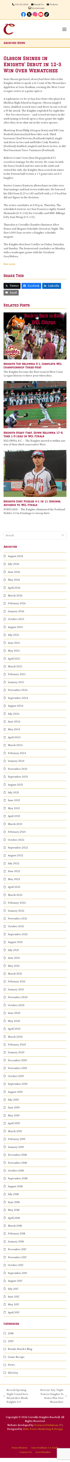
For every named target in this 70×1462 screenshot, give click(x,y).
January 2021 (16, 989)
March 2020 (15, 1036)
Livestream (38, 8)
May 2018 (13, 1210)
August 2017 (15, 1280)
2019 (10, 1341)
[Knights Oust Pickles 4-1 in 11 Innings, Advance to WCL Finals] (35, 473)
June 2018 (14, 1202)
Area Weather (43, 1452)
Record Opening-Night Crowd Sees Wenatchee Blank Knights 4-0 (16, 1396)
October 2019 (16, 1076)
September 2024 (18, 698)
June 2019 (14, 1107)
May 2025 (14, 650)
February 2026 (17, 603)
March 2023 (15, 824)
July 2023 (13, 792)
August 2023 (15, 784)
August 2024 (15, 705)
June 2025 (14, 642)
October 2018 (16, 1170)
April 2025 (14, 658)
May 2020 (14, 1021)
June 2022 (14, 871)
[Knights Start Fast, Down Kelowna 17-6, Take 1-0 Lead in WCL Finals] (35, 404)
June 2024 (14, 721)
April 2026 (14, 587)
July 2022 (13, 863)
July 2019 (13, 1099)
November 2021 (17, 918)
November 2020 (18, 997)
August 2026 (15, 556)
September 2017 (17, 1273)
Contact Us (26, 1452)
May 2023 (14, 808)
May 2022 (14, 879)
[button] (64, 29)
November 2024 (17, 690)
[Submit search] (63, 535)
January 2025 (16, 682)
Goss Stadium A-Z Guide (45, 1447)
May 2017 (13, 1304)
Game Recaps (16, 1357)
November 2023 (17, 769)
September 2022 (18, 847)
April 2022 (14, 887)
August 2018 (15, 1186)
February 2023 (17, 831)
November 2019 (17, 1068)
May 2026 (14, 579)
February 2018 (16, 1233)
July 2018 (13, 1194)
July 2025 (13, 635)
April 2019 (14, 1123)
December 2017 (17, 1249)
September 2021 (17, 934)
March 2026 (15, 595)
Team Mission (19, 1447)
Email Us (39, 4)
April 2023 (14, 816)
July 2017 (13, 1288)
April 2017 (13, 1312)
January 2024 (16, 761)
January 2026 (16, 611)
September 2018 (17, 1178)
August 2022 (15, 855)
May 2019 (13, 1115)
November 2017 (17, 1257)
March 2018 (15, 1225)
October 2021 (16, 926)
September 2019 (17, 1084)
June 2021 (14, 958)
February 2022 (17, 902)
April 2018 (14, 1218)
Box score (9, 264)
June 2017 (13, 1296)
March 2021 (15, 973)
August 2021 (15, 942)
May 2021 (13, 965)
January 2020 (16, 1052)
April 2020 (14, 1028)
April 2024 (14, 737)
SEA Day (13, 1372)
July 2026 (13, 564)
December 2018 (17, 1154)
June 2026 (14, 572)
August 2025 (15, 627)
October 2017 (15, 1265)
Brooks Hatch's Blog (20, 1349)
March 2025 (15, 666)
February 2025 (17, 674)
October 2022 (16, 839)
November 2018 (17, 1162)
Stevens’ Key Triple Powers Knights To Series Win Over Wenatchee (50, 1396)
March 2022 (15, 895)
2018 (10, 1333)
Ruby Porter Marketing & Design (43, 1429)
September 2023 (18, 776)
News (11, 1364)
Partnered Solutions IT (48, 1425)
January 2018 (16, 1241)
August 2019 (15, 1092)
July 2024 (13, 713)
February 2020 (17, 1044)
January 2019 (16, 1147)
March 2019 (15, 1131)
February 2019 (16, 1139)
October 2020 (16, 1005)
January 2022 (16, 910)
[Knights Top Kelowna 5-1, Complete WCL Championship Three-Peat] (35, 335)
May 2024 (14, 729)
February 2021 (16, 981)
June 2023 (14, 800)
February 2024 (17, 753)
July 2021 (13, 950)
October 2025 (16, 619)
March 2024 (15, 745)
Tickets (54, 4)
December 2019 (17, 1060)
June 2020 (14, 1013)
